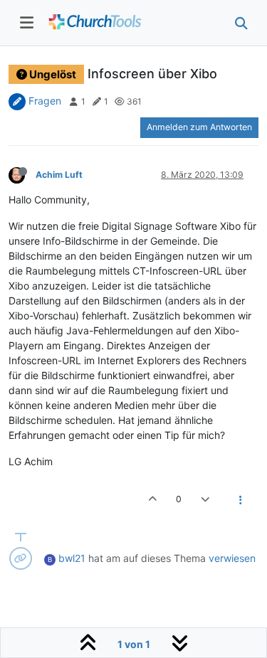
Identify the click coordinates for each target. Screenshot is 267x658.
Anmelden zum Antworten (199, 127)
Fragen (44, 101)
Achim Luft (59, 174)
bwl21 (71, 558)
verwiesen (232, 558)
